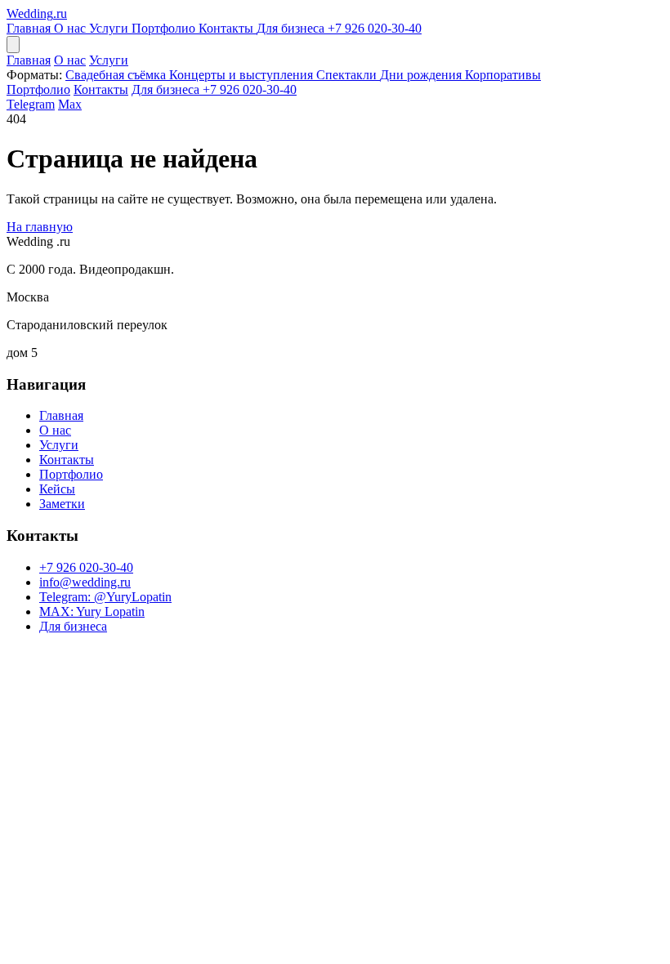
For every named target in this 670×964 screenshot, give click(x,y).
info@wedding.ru (85, 582)
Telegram (31, 104)
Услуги (110, 28)
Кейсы (57, 489)
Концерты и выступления (242, 75)
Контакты (228, 28)
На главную (40, 227)
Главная (30, 28)
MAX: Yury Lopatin (92, 611)
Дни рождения (422, 75)
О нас (71, 28)
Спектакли (348, 75)
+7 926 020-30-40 (375, 28)
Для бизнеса (292, 28)
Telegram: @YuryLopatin (105, 597)
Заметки (62, 504)
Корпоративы (503, 75)
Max (70, 104)
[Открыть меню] (13, 44)
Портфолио (165, 28)
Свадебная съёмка (117, 75)
